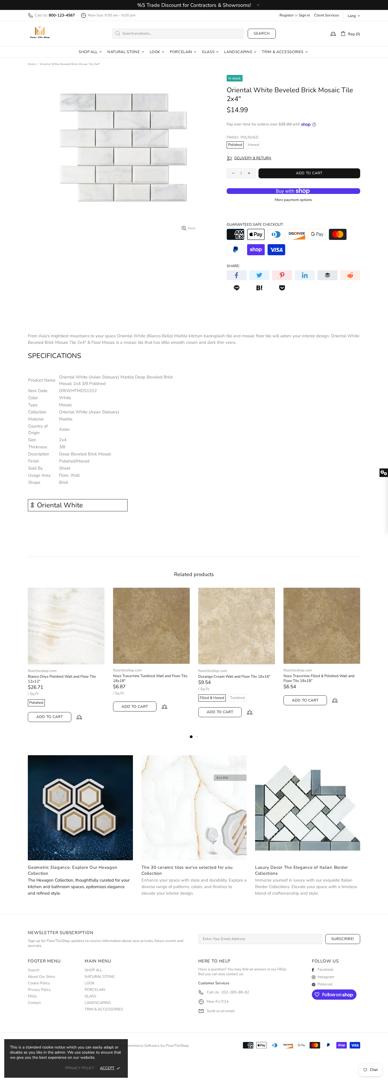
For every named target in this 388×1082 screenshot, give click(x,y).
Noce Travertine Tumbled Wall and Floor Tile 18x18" (150, 678)
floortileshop (40, 33)
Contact (34, 1003)
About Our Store (41, 976)
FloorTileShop (177, 1045)
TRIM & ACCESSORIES (104, 1009)
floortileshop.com (42, 671)
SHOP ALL (93, 970)
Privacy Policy (39, 989)
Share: (233, 266)
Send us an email (221, 1011)
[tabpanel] (66, 660)
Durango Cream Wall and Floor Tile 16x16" (234, 676)
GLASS (90, 996)
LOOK (90, 983)
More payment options (293, 200)
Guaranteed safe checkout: (255, 224)
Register (286, 15)
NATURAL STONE (100, 976)
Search (262, 33)
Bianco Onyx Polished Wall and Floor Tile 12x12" (62, 679)
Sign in (304, 15)
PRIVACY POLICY (79, 1068)
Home (32, 64)
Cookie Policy (39, 983)
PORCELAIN (95, 989)
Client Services (326, 15)
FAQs (32, 996)
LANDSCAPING (98, 1003)
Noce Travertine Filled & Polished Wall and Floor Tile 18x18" (318, 678)
